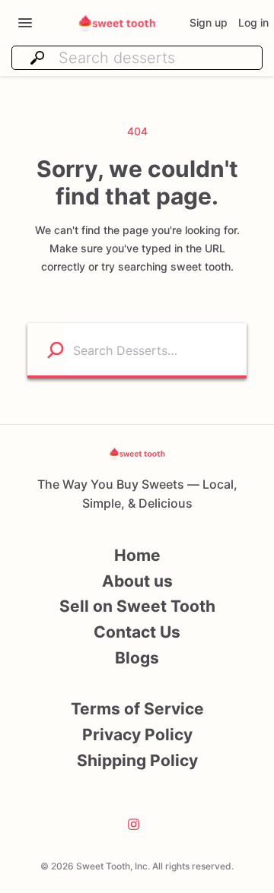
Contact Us (137, 631)
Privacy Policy (137, 734)
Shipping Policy (137, 760)
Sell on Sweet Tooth (137, 606)
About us (137, 581)
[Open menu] (25, 23)
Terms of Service (137, 708)
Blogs (137, 657)
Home (137, 555)
